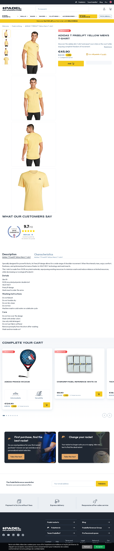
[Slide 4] (12, 415)
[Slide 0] (4, 415)
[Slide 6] (17, 415)
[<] (104, 415)
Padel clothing (17, 26)
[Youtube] (8, 535)
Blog (101, 2)
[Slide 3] (10, 415)
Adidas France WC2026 (17, 382)
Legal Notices (83, 542)
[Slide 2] (8, 415)
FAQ (57, 542)
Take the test (16, 457)
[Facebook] (3, 535)
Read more (108, 47)
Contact (48, 542)
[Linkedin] (13, 535)
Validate (102, 484)
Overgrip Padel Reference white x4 (77, 382)
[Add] (46, 404)
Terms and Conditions (69, 542)
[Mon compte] (104, 9)
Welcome (5, 26)
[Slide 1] (6, 415)
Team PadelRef (92, 2)
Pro (106, 2)
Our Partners (108, 542)
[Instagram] (18, 535)
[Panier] (110, 9)
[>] (109, 415)
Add (69, 63)
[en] (111, 2)
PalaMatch (81, 2)
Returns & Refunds (95, 542)
